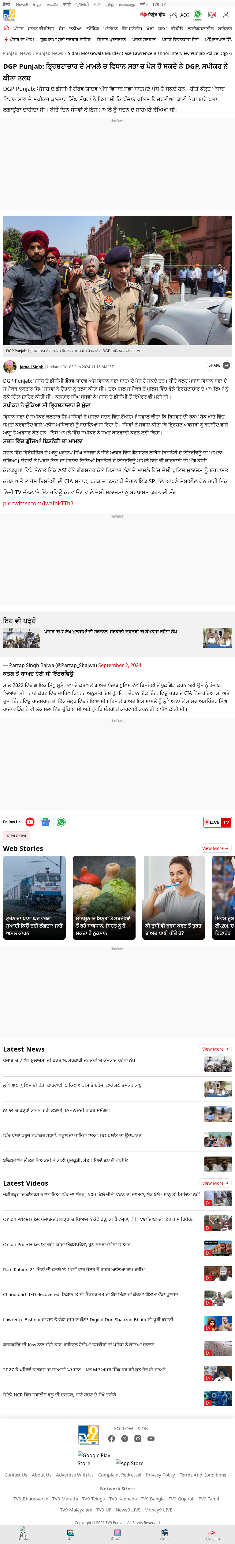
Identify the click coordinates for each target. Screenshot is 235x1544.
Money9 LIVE (158, 1510)
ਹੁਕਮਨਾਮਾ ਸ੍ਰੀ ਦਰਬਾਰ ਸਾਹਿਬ (65, 39)
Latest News (24, 1048)
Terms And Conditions (203, 1475)
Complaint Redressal (119, 1475)
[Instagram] (137, 1438)
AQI (184, 15)
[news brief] (153, 15)
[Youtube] (30, 822)
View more (213, 1049)
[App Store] (134, 1465)
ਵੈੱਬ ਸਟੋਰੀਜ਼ (132, 28)
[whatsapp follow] (61, 822)
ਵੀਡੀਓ (177, 28)
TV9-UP (159, 4)
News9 (22, 4)
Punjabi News (17, 53)
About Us (41, 1475)
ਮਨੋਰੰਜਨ (110, 28)
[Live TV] (211, 15)
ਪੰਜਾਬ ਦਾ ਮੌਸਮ (22, 39)
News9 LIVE (128, 1510)
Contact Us (16, 1475)
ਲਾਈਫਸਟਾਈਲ (201, 28)
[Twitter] (124, 1438)
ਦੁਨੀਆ (75, 28)
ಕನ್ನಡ (37, 4)
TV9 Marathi (65, 1499)
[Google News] (46, 822)
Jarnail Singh (31, 366)
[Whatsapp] (196, 15)
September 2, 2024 (119, 665)
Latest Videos (25, 1182)
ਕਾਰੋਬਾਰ (225, 28)
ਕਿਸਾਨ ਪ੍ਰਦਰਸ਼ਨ (111, 39)
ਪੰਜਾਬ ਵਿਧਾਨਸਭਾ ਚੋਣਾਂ (180, 39)
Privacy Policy (160, 1475)
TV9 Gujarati (182, 1499)
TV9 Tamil (209, 1499)
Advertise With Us (75, 1475)
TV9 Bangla (153, 1499)
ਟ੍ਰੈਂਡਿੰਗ (92, 28)
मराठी (67, 4)
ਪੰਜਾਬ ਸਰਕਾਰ (144, 39)
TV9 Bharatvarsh (30, 1499)
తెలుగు (52, 4)
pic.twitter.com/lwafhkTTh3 (38, 503)
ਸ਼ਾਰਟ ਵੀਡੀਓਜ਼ (41, 28)
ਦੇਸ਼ (62, 28)
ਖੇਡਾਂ (150, 28)
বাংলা (97, 4)
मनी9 (143, 4)
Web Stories (23, 848)
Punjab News (49, 53)
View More (213, 848)
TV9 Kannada (123, 1499)
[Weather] (175, 15)
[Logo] (9, 15)
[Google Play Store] (96, 1459)
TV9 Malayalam (76, 1510)
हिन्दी (7, 4)
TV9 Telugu (93, 1499)
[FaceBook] (111, 1438)
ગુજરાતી (82, 4)
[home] (6, 28)
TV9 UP (104, 1510)
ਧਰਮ (162, 28)
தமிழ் (110, 4)
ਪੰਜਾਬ (18, 28)
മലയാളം (127, 4)
